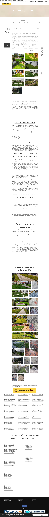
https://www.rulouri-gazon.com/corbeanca (28, 446)
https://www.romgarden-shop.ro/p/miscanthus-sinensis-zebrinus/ (9, 412)
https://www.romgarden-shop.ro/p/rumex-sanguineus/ (23, 404)
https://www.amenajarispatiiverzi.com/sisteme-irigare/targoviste (9, 461)
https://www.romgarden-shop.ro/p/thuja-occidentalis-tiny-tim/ (37, 394)
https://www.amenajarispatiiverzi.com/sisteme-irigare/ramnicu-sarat (10, 464)
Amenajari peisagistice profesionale (24, 96)
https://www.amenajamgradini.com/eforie (7, 473)
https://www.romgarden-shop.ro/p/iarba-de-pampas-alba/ (23, 428)
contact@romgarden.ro (40, 1)
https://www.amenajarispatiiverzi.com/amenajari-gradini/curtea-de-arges (10, 452)
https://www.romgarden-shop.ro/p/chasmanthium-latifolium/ (37, 429)
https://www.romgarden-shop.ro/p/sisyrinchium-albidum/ (8, 427)
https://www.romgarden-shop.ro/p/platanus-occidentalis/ (37, 410)
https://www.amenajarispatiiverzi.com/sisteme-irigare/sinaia (9, 446)
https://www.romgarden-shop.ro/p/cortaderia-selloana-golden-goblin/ (38, 428)
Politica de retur (20, 500)
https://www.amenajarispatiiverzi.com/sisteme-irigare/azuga (9, 453)
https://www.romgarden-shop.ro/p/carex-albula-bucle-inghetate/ (9, 411)
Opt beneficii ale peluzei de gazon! (24, 179)
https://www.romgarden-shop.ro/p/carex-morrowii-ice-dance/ (23, 423)
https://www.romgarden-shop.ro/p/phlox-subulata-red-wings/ (9, 406)
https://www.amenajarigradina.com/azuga (7, 485)
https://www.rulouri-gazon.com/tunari (28, 445)
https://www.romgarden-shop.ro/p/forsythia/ (22, 417)
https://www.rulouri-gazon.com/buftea (28, 448)
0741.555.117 (46, 1)
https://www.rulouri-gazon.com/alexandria (28, 456)
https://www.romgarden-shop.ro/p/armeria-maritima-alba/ (23, 406)
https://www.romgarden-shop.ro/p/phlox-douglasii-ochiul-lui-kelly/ (9, 404)
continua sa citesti (32, 194)
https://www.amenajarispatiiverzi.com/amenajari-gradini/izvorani (9, 444)
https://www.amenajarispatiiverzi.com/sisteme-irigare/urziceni (9, 460)
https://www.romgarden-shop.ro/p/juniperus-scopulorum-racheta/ (38, 400)
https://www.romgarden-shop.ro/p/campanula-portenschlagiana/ (9, 429)
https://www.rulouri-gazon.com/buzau (28, 459)
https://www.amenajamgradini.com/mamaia (7, 472)
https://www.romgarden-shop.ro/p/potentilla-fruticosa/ (8, 428)
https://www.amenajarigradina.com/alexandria (8, 477)
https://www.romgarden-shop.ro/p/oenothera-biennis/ (8, 400)
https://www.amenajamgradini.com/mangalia (8, 475)
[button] (36, 4)
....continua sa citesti (32, 184)
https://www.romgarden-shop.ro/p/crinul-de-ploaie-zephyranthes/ (24, 422)
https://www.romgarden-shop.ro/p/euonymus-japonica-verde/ (9, 417)
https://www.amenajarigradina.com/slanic (7, 484)
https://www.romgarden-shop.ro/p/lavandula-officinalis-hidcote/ (23, 421)
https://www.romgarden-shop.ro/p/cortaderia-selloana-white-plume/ (38, 422)
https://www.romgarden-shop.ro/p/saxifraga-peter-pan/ (37, 427)
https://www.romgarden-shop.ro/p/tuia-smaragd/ (36, 405)
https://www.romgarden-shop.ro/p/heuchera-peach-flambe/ (9, 394)
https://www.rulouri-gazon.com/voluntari (28, 444)
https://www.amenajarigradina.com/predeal (7, 488)
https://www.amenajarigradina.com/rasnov (7, 487)
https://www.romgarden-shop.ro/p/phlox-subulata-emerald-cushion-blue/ (10, 405)
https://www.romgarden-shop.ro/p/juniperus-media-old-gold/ (37, 404)
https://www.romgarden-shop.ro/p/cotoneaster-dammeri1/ (37, 423)
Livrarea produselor (20, 499)
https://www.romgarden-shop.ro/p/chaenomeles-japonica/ (23, 412)
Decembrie (42, 33)
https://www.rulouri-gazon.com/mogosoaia (28, 449)
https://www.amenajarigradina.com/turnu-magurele (8, 490)
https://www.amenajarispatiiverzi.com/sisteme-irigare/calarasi (9, 463)
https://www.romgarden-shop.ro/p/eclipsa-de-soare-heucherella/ (24, 394)
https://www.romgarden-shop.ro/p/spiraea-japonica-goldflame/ (23, 415)
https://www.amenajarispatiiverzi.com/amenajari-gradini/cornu (9, 450)
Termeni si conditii (6, 499)
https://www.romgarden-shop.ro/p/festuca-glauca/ (22, 429)
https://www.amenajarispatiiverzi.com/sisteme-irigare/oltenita (9, 462)
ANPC (33, 500)
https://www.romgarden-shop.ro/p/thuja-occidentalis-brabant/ (37, 398)
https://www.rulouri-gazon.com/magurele (28, 447)
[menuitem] (17, 4)
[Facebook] (1, 1)
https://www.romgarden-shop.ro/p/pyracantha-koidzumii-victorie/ (24, 416)
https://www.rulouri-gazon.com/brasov (28, 457)
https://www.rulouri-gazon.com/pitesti (28, 460)
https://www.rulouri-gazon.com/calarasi (28, 461)
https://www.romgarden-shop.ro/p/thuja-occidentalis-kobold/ (37, 399)
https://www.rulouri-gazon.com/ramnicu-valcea (29, 458)
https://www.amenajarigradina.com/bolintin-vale (8, 486)
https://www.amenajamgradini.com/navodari (7, 474)
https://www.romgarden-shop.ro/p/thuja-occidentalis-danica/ (37, 395)
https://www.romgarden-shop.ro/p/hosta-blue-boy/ (22, 405)
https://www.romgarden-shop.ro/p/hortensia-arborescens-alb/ (23, 418)
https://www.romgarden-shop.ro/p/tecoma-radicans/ (8, 422)
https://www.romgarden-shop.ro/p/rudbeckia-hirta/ (36, 418)
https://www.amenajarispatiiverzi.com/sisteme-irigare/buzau (9, 465)
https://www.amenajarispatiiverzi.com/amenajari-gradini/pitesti (9, 451)
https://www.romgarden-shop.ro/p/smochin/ (36, 412)
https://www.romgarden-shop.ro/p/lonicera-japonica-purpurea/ (37, 415)
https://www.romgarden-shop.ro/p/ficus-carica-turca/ (36, 406)
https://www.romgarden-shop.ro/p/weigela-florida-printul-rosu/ (9, 416)
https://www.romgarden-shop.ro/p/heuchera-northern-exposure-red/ (9, 399)
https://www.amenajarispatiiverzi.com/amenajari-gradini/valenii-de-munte (10, 449)
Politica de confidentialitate (7, 500)
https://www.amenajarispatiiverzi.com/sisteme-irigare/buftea (9, 445)
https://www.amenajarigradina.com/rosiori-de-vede (8, 489)
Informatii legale (34, 499)
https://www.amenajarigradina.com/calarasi (7, 476)
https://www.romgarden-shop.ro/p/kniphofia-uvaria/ (8, 423)
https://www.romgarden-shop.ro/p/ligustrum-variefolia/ (37, 411)
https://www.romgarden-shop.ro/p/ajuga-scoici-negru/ (23, 411)
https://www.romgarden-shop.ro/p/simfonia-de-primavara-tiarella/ (24, 427)
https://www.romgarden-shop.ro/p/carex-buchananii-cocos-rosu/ (9, 410)
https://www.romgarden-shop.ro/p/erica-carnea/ (22, 398)
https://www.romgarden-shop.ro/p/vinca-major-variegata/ (8, 418)
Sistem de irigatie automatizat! (24, 186)
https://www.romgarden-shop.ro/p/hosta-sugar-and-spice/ (23, 395)
